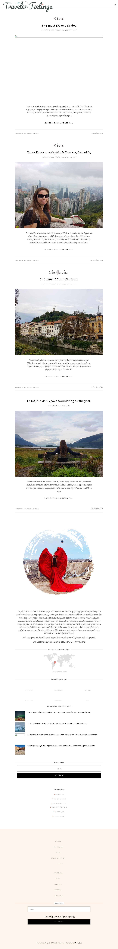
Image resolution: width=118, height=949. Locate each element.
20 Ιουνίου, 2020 (96, 260)
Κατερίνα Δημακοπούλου (27, 133)
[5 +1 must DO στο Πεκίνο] (59, 68)
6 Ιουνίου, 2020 (97, 387)
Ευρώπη (58, 890)
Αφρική (58, 884)
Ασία (58, 878)
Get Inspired (48, 30)
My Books (58, 847)
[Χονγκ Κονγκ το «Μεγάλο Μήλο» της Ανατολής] (59, 195)
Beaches (60, 794)
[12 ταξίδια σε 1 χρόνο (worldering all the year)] (59, 444)
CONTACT (59, 864)
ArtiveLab (78, 943)
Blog (58, 852)
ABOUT (58, 841)
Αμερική (58, 873)
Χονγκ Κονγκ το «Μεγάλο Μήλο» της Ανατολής (59, 152)
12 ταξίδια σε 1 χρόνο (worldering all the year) (59, 401)
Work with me (58, 858)
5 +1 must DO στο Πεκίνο (59, 25)
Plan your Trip (60, 807)
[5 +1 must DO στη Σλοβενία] (59, 322)
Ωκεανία (59, 895)
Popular (60, 30)
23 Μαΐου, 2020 (97, 508)
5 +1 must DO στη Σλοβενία (59, 279)
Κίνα (58, 18)
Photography (59, 803)
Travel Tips (71, 30)
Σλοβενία (58, 272)
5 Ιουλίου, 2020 (97, 133)
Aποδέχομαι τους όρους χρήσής (60, 916)
